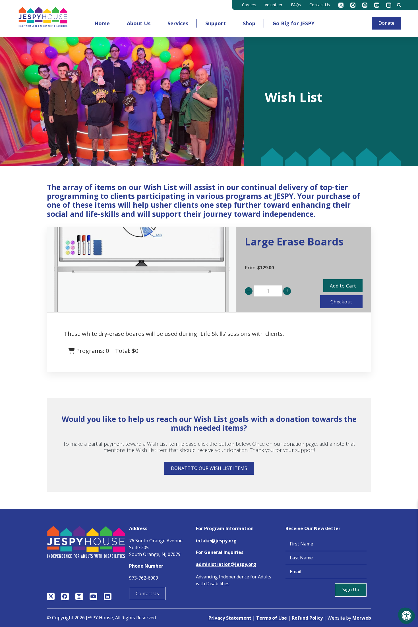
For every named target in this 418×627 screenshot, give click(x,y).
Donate (386, 23)
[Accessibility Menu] (406, 615)
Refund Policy (307, 618)
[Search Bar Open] (399, 5)
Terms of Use (271, 618)
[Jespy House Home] (43, 18)
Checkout (341, 302)
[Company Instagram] (364, 5)
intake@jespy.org (216, 541)
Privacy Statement (229, 618)
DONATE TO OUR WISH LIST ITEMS (209, 468)
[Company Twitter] (340, 5)
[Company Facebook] (352, 5)
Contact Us (147, 593)
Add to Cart (343, 286)
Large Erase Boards (294, 242)
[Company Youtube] (376, 5)
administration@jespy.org (226, 564)
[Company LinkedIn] (388, 5)
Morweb (361, 618)
